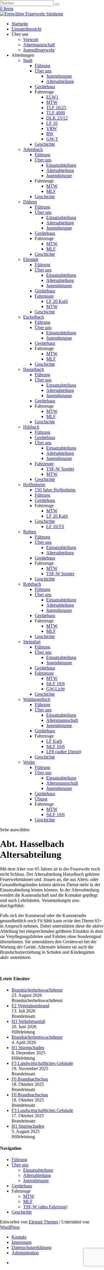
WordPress (10, 1227)
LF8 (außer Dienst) (63, 751)
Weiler (29, 762)
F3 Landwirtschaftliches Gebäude (42, 1063)
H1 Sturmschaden (28, 1047)
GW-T (52, 138)
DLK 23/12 (57, 118)
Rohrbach (32, 584)
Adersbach (33, 149)
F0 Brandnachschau (30, 1079)
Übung (41, 798)
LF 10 (51, 123)
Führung (42, 65)
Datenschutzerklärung (31, 1247)
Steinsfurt (31, 641)
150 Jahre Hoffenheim (55, 489)
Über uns (43, 70)
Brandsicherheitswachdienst (37, 989)
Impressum (21, 1242)
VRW (51, 128)
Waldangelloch (36, 699)
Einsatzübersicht (26, 28)
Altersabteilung (60, 81)
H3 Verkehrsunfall (28, 1021)
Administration (25, 1252)
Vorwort (30, 39)
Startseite (20, 23)
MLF (51, 191)
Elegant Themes (43, 1221)
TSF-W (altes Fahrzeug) (45, 1206)
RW (49, 133)
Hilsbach (31, 426)
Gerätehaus (45, 86)
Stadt (27, 60)
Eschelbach (33, 317)
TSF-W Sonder (60, 468)
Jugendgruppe (59, 76)
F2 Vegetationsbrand (30, 1005)
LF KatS (54, 741)
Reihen (29, 531)
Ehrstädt (30, 259)
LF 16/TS (55, 526)
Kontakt (19, 1237)
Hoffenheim (34, 484)
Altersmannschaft (39, 44)
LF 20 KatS (57, 301)
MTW (51, 102)
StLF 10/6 (55, 683)
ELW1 (52, 97)
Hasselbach (33, 369)
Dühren (30, 201)
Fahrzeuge (44, 296)
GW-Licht (55, 688)
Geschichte (45, 144)
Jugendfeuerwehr (39, 49)
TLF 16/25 (56, 107)
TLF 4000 (55, 112)
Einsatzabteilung (61, 165)
